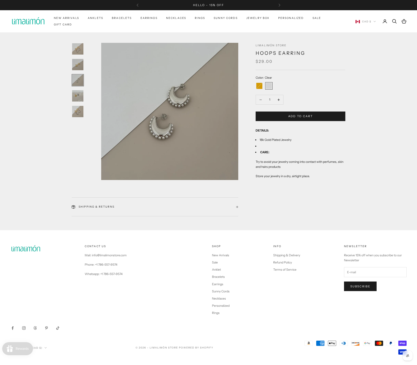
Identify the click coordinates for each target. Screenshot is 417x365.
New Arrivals (66, 18)
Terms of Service (284, 270)
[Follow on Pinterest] (46, 328)
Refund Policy (282, 262)
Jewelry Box (258, 18)
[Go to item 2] (78, 64)
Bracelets (122, 18)
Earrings (149, 18)
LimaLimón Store (271, 45)
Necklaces (176, 18)
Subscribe (360, 286)
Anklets (95, 18)
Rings (200, 18)
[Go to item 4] (78, 96)
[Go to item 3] (78, 80)
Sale (317, 18)
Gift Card (63, 24)
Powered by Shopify (196, 347)
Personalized (291, 18)
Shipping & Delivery (286, 255)
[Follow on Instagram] (24, 328)
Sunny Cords (226, 18)
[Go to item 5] (78, 111)
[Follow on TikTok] (58, 328)
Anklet (216, 270)
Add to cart (300, 116)
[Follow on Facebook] (12, 328)
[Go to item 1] (78, 49)
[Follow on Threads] (35, 328)
